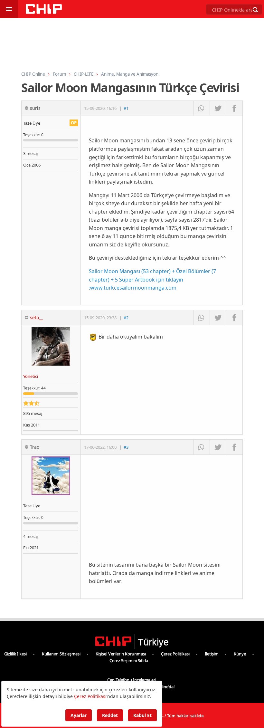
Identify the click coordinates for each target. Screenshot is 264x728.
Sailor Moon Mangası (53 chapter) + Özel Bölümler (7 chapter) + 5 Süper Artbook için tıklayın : (152, 279)
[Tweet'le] (218, 108)
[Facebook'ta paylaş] (234, 108)
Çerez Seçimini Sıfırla (128, 660)
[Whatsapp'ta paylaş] (201, 108)
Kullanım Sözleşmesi (61, 653)
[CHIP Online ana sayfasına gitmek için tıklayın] (44, 12)
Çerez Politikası (175, 653)
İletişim (212, 653)
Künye (240, 653)
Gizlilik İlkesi (15, 653)
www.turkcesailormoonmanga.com (133, 287)
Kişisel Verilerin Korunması (121, 653)
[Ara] (255, 10)
